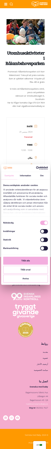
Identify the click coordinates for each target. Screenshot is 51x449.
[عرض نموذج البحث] (11, 4)
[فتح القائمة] (5, 4)
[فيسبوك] (17, 417)
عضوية (45, 358)
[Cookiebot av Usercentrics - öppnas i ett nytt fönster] (36, 168)
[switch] (44, 231)
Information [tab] (25, 175)
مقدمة (45, 352)
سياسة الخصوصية (41, 370)
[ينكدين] (5, 417)
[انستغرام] (11, 417)
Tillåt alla (25, 260)
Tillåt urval (25, 269)
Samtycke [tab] (9, 175)
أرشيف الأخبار (42, 364)
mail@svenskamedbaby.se (37, 404)
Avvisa (25, 278)
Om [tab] (42, 175)
